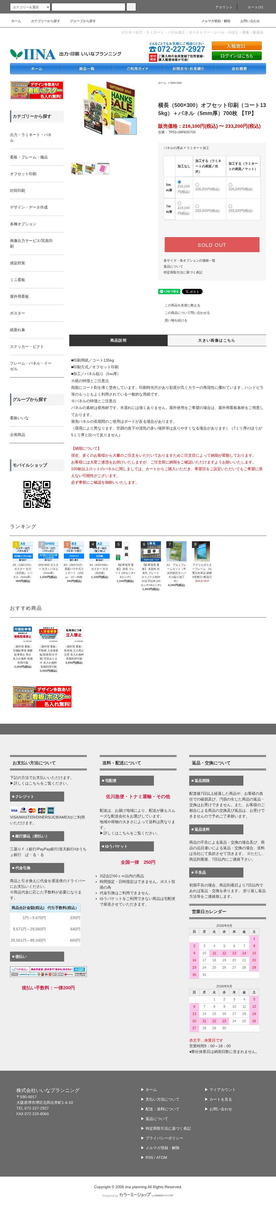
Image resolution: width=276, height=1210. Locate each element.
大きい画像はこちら (217, 340)
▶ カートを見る (218, 1099)
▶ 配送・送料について (160, 1109)
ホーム (16, 21)
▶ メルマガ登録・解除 (160, 1148)
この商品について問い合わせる (187, 313)
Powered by (110, 1195)
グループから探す (83, 21)
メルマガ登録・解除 (215, 21)
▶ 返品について (154, 1119)
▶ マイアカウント (220, 1089)
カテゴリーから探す (45, 21)
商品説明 (118, 340)
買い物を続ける (176, 320)
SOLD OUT (212, 244)
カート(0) (255, 7)
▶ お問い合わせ (218, 1109)
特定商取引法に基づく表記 (183, 272)
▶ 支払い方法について (160, 1099)
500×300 (176, 82)
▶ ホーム (149, 1089)
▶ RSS (147, 1157)
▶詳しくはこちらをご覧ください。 (40, 783)
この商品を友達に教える (182, 305)
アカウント (224, 7)
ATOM (161, 1157)
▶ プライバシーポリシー (162, 1138)
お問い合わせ (250, 21)
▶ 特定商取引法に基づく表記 (166, 1128)
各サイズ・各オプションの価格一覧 (189, 260)
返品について (173, 266)
